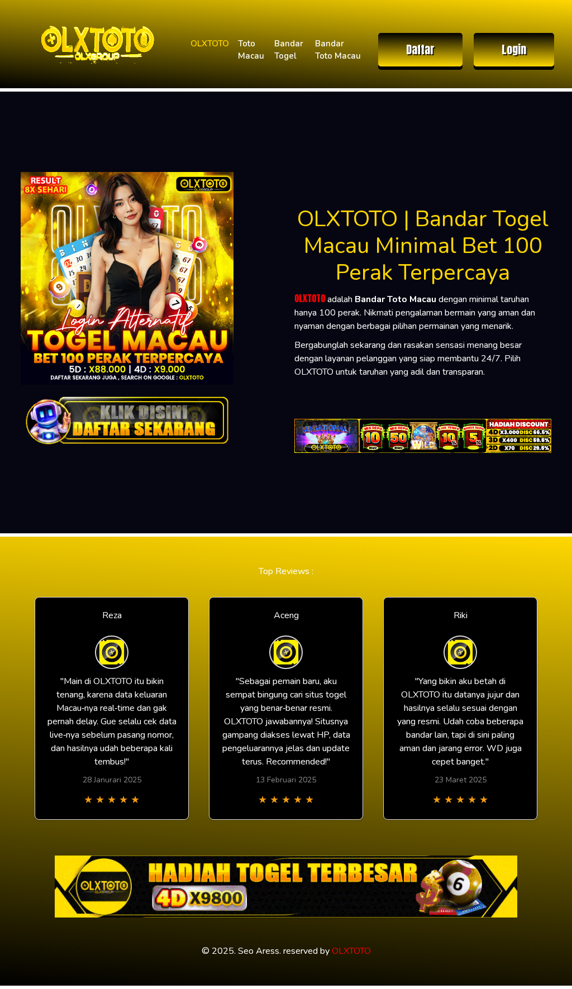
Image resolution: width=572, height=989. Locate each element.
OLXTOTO (209, 43)
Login (514, 49)
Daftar (420, 49)
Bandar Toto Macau (338, 50)
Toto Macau (251, 50)
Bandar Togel (288, 50)
